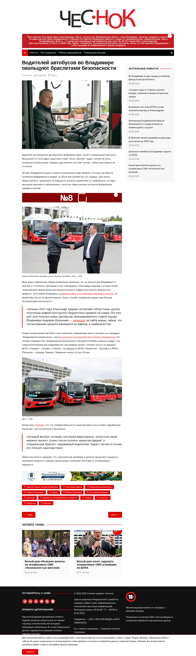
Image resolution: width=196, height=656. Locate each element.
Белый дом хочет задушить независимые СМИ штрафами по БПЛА (96, 564)
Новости (33, 53)
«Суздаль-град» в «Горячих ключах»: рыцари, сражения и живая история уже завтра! (148, 93)
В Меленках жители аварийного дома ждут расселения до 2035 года (150, 139)
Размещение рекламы (95, 53)
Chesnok (28, 75)
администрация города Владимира (42, 487)
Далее (114, 515)
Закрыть (30, 652)
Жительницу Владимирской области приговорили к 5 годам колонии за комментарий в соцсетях (146, 124)
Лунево (55, 492)
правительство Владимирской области (60, 498)
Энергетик (31, 503)
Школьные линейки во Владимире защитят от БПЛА (150, 153)
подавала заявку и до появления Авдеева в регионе (86, 293)
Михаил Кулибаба (74, 492)
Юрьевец (47, 503)
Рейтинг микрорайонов (70, 53)
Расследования (48, 53)
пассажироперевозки (98, 492)
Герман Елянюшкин (35, 492)
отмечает (39, 425)
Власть (54, 75)
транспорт (104, 498)
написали (79, 320)
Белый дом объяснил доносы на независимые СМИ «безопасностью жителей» (45, 564)
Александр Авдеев (74, 487)
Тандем (88, 498)
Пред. (30, 515)
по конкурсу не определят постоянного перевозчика (87, 337)
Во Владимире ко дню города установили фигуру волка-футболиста (149, 78)
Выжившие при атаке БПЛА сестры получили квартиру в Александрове (146, 109)
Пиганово (31, 498)
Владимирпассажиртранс (101, 487)
